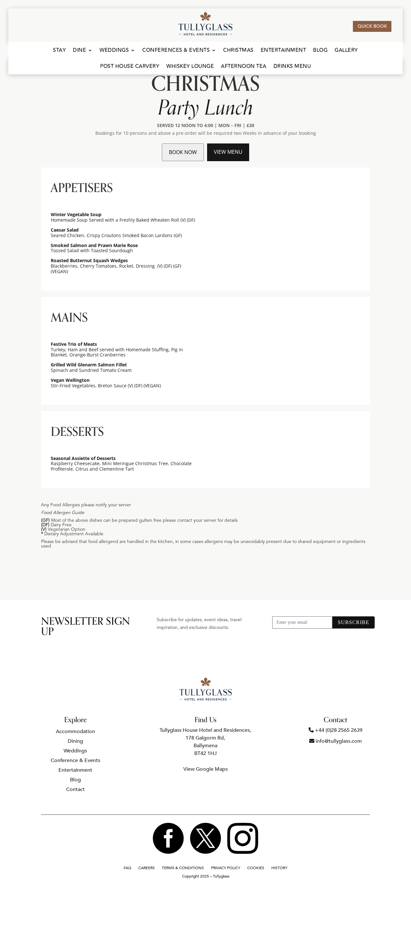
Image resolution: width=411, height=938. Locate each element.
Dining (75, 742)
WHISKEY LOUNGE (190, 67)
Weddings (114, 51)
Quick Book (372, 26)
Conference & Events (75, 761)
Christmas (238, 51)
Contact (75, 790)
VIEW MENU (228, 151)
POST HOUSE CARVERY (129, 67)
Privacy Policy (225, 868)
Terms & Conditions (183, 868)
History (279, 868)
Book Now (183, 152)
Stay (59, 51)
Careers (146, 868)
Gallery (346, 51)
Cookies (255, 868)
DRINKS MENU (292, 67)
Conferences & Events (176, 51)
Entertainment (283, 51)
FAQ (127, 868)
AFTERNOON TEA (244, 67)
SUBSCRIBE (353, 622)
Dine (79, 51)
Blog (320, 51)
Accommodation (75, 732)
